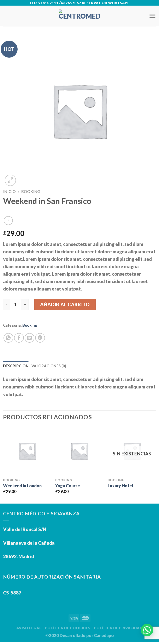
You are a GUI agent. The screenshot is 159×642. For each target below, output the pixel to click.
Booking (30, 191)
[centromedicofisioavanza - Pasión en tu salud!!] (79, 16)
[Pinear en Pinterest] (40, 338)
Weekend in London (22, 485)
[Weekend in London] (27, 451)
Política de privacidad (118, 628)
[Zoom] (10, 180)
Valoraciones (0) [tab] (48, 366)
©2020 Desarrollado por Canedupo (79, 635)
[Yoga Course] (79, 451)
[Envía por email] (29, 338)
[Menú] (152, 16)
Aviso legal (28, 628)
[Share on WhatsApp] (8, 338)
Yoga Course (67, 485)
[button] (147, 630)
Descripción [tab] (16, 366)
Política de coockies (67, 628)
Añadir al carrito (65, 304)
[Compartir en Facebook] (19, 338)
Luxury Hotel (120, 485)
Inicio (9, 191)
